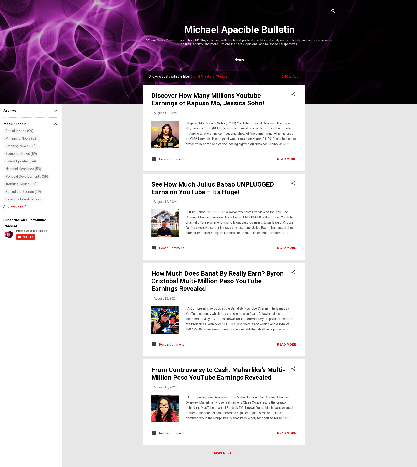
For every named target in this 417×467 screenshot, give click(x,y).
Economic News (20, 154)
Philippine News (20, 138)
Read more (286, 159)
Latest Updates (20, 161)
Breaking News (19, 146)
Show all (290, 76)
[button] (293, 95)
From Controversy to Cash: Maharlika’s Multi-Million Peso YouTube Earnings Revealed (218, 373)
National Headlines (22, 169)
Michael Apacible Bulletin (239, 29)
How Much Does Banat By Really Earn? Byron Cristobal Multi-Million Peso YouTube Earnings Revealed (217, 281)
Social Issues (18, 131)
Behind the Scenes (22, 192)
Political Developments (26, 176)
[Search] (333, 11)
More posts (224, 453)
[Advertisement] (322, 136)
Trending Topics (20, 184)
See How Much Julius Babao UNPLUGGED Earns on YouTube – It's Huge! (212, 188)
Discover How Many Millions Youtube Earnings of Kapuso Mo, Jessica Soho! (207, 99)
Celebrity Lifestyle (22, 199)
